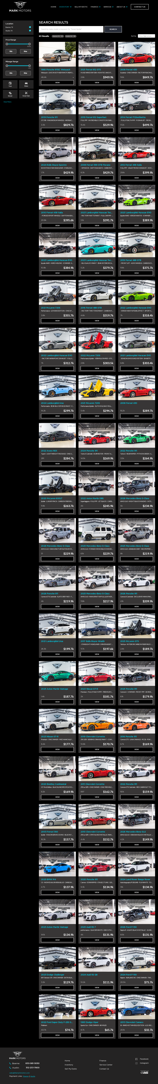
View (57, 82)
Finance (95, 7)
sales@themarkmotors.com (19, 1073)
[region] (89, 36)
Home (53, 7)
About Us (121, 7)
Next (74, 54)
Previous (41, 54)
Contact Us (139, 7)
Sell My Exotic (81, 7)
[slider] (7, 44)
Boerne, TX (9, 27)
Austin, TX (9, 31)
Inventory (64, 7)
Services (107, 7)
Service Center (105, 1065)
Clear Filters (7, 102)
